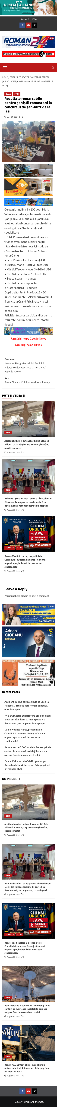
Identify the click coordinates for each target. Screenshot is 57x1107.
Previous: (25, 365)
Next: (27, 380)
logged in (23, 595)
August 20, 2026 (13, 571)
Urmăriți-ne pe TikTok (28, 344)
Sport (8, 94)
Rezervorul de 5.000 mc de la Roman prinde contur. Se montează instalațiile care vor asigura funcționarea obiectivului (27, 751)
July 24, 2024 (12, 117)
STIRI (16, 94)
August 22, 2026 (13, 452)
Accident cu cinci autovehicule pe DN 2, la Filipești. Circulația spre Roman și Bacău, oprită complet (26, 444)
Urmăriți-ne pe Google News (28, 338)
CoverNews (21, 1101)
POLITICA (10, 547)
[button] (5, 67)
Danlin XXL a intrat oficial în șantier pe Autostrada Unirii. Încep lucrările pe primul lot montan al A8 (27, 765)
